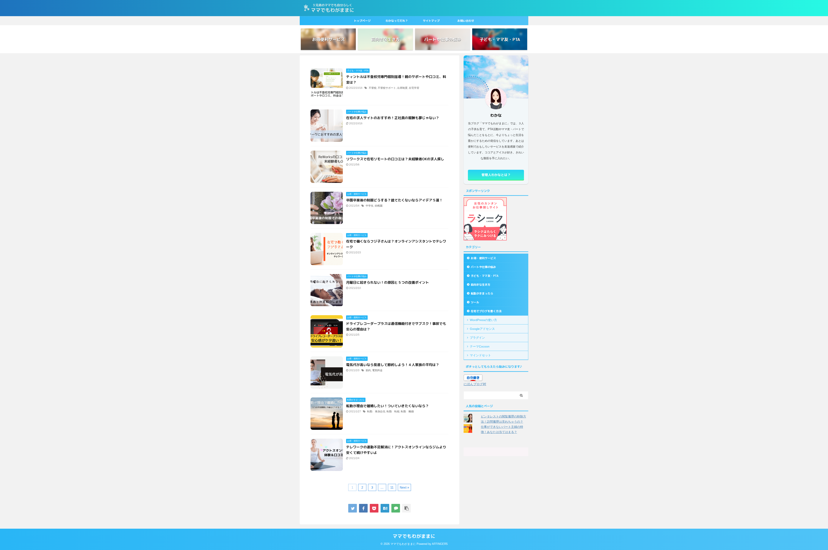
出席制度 (402, 87)
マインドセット (480, 355)
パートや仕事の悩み (483, 267)
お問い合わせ (465, 21)
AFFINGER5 (440, 543)
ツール (475, 302)
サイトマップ (431, 21)
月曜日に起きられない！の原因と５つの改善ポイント (387, 282)
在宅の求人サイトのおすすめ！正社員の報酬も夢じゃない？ (392, 117)
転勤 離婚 (407, 411)
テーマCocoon (479, 346)
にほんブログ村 (475, 384)
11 (392, 487)
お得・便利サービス (483, 258)
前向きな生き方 (480, 285)
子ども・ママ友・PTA (484, 276)
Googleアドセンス (482, 328)
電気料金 (377, 370)
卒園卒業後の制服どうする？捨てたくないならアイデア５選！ (394, 200)
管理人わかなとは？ (496, 175)
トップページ (362, 21)
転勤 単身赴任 (376, 411)
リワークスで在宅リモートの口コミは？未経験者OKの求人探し (395, 159)
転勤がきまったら (482, 293)
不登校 (372, 87)
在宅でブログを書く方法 (486, 311)
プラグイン (477, 337)
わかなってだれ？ (397, 21)
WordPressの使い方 (483, 320)
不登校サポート (387, 87)
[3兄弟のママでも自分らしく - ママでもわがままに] (385, 508)
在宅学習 (414, 87)
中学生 (369, 205)
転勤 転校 (393, 411)
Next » (404, 487)
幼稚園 (379, 205)
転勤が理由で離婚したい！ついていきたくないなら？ (387, 406)
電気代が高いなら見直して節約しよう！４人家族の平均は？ (392, 364)
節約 (368, 370)
